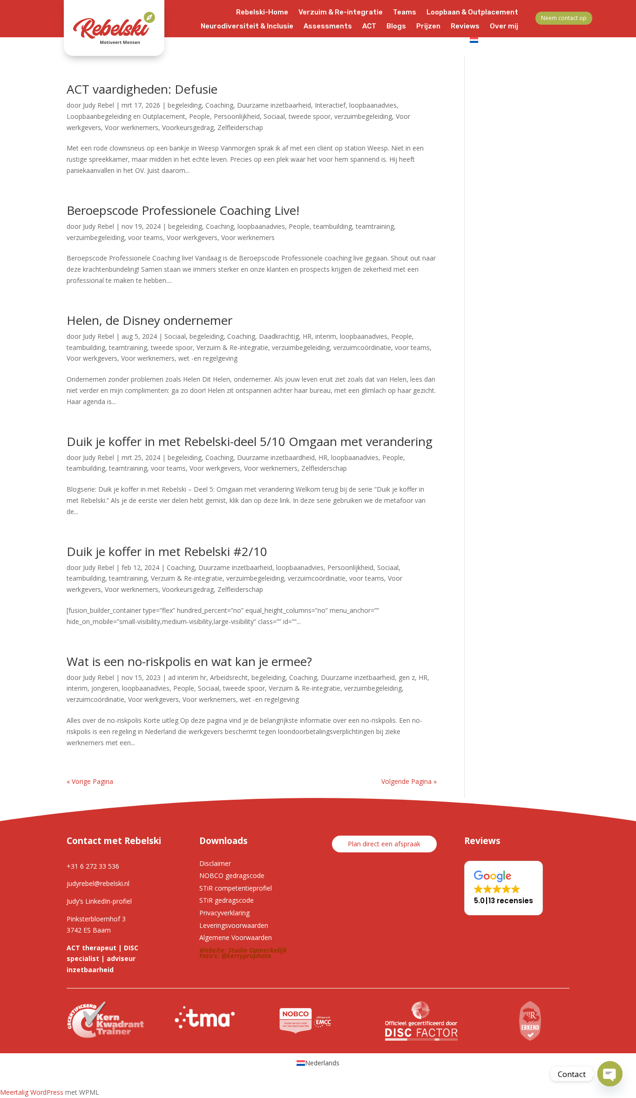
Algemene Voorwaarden (235, 937)
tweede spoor (310, 116)
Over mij (504, 26)
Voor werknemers (131, 127)
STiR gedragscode (226, 900)
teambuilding (332, 226)
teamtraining (375, 226)
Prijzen (428, 26)
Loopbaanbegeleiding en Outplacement (126, 116)
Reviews (465, 26)
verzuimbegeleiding (363, 116)
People (199, 116)
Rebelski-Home (262, 12)
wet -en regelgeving (207, 358)
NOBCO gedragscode (231, 875)
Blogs (396, 26)
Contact (445, 40)
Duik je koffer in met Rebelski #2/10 (167, 551)
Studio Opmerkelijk (257, 950)
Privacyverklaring (224, 912)
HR (307, 336)
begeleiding (185, 105)
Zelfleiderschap (240, 127)
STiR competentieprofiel (235, 888)
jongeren (104, 688)
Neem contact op (564, 18)
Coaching (219, 105)
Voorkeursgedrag (188, 127)
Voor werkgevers (192, 237)
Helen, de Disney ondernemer (149, 320)
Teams (404, 12)
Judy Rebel (98, 105)
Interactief (330, 105)
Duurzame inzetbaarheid (274, 105)
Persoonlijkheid (237, 116)
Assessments (328, 26)
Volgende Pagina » (409, 781)
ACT (369, 26)
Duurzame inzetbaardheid (276, 457)
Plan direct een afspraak (384, 843)
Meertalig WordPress (31, 1092)
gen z (407, 677)
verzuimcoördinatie (362, 347)
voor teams (145, 237)
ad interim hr (187, 677)
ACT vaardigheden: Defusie (142, 89)
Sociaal (274, 116)
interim (325, 336)
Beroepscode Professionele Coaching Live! (183, 210)
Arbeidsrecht (229, 677)
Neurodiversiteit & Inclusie (247, 26)
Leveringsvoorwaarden (233, 925)
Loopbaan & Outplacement (472, 12)
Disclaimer (215, 863)
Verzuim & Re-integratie (340, 12)
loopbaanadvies (373, 105)
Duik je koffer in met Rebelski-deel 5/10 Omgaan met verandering (250, 441)
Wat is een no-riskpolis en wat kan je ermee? (189, 661)
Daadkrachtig (279, 336)
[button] (503, 888)
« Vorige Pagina (90, 781)
